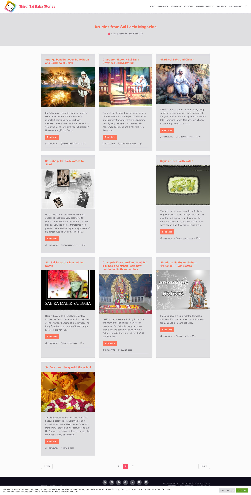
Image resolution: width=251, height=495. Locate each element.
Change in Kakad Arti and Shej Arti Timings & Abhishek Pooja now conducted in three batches (125, 266)
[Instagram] (118, 482)
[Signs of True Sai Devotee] (183, 185)
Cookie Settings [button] (227, 490)
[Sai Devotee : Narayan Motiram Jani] (68, 392)
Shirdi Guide (163, 6)
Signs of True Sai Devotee (176, 161)
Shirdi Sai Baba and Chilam (177, 59)
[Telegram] (132, 482)
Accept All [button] (242, 490)
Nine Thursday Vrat (205, 6)
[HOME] (109, 34)
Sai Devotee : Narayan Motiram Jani (68, 367)
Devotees (188, 6)
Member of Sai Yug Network (181, 486)
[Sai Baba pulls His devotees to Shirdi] (68, 189)
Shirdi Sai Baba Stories (37, 6)
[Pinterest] (125, 482)
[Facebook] (104, 482)
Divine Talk (176, 6)
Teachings (221, 6)
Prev (48, 466)
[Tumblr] (139, 482)
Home (152, 6)
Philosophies (235, 6)
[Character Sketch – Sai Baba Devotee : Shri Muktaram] (125, 87)
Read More (53, 138)
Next (203, 466)
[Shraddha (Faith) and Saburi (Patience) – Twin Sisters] (183, 290)
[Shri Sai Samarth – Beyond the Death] (68, 290)
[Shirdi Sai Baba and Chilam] (183, 84)
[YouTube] (146, 482)
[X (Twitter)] (111, 482)
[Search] (246, 7)
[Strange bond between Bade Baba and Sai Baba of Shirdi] (68, 87)
